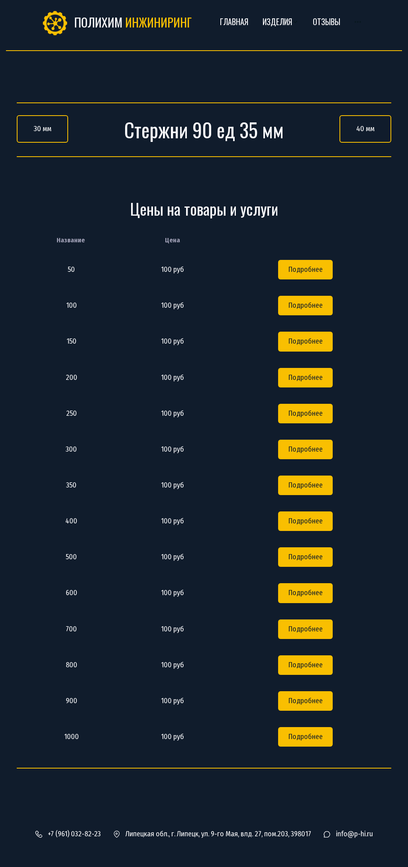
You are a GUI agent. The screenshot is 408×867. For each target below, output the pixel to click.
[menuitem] (234, 22)
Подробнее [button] (305, 269)
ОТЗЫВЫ (326, 22)
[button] (280, 22)
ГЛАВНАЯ (234, 22)
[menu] (286, 22)
